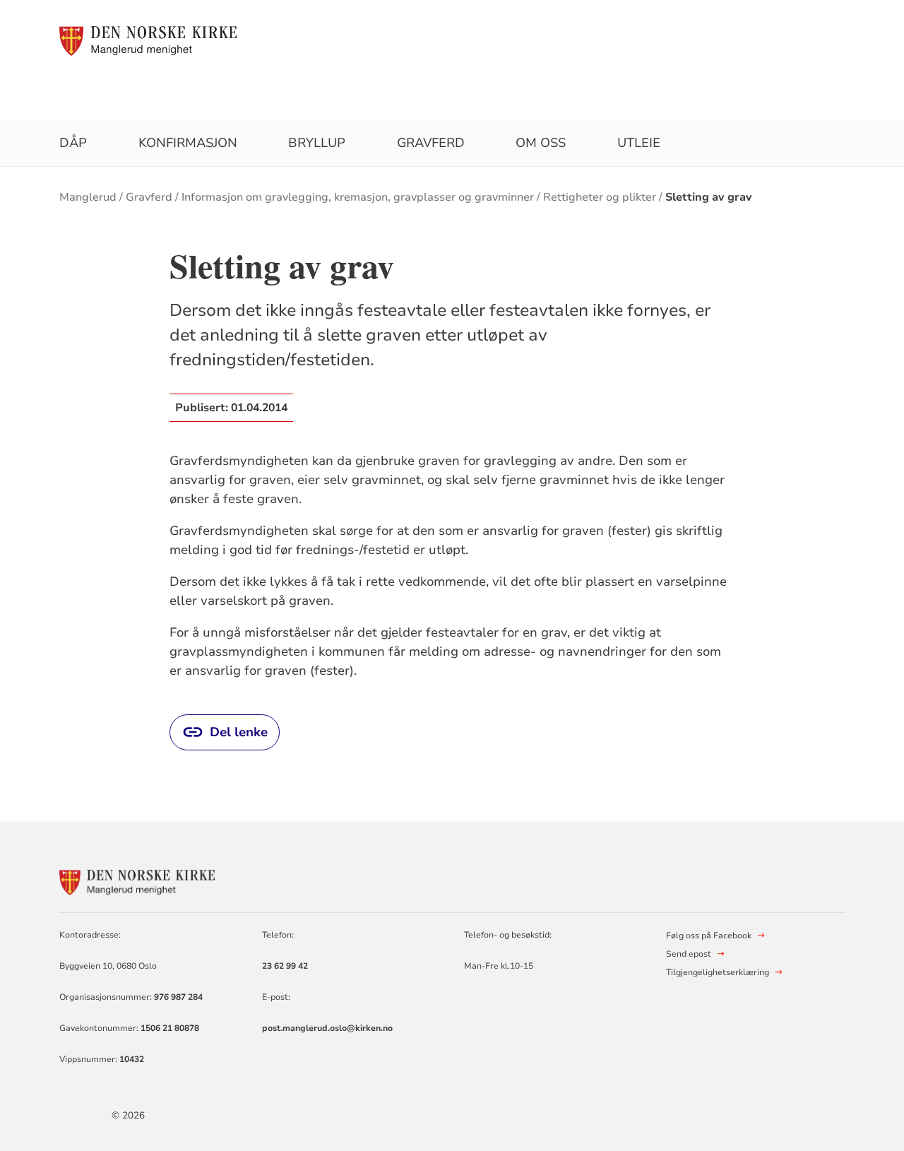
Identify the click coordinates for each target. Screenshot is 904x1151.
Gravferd (431, 142)
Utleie (638, 142)
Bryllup (316, 142)
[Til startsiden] (148, 40)
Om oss (541, 142)
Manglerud (88, 197)
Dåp (73, 142)
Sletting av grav (708, 197)
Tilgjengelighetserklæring (717, 972)
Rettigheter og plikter (599, 197)
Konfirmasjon (187, 142)
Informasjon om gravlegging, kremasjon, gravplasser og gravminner (358, 197)
